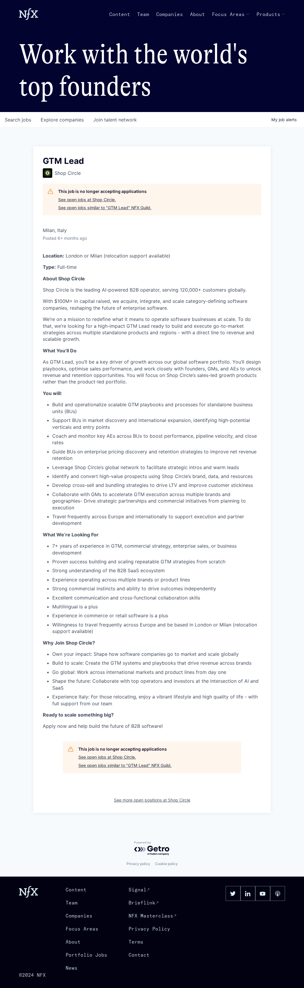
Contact (139, 955)
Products (268, 14)
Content (119, 14)
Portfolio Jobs (86, 955)
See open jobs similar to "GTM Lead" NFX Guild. (104, 207)
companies (62, 120)
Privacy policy (138, 863)
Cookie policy (166, 863)
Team (143, 14)
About (197, 14)
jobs (18, 120)
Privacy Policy (149, 929)
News (71, 968)
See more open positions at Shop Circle (152, 799)
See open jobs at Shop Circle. (87, 199)
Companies (169, 14)
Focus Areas (228, 14)
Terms (136, 942)
